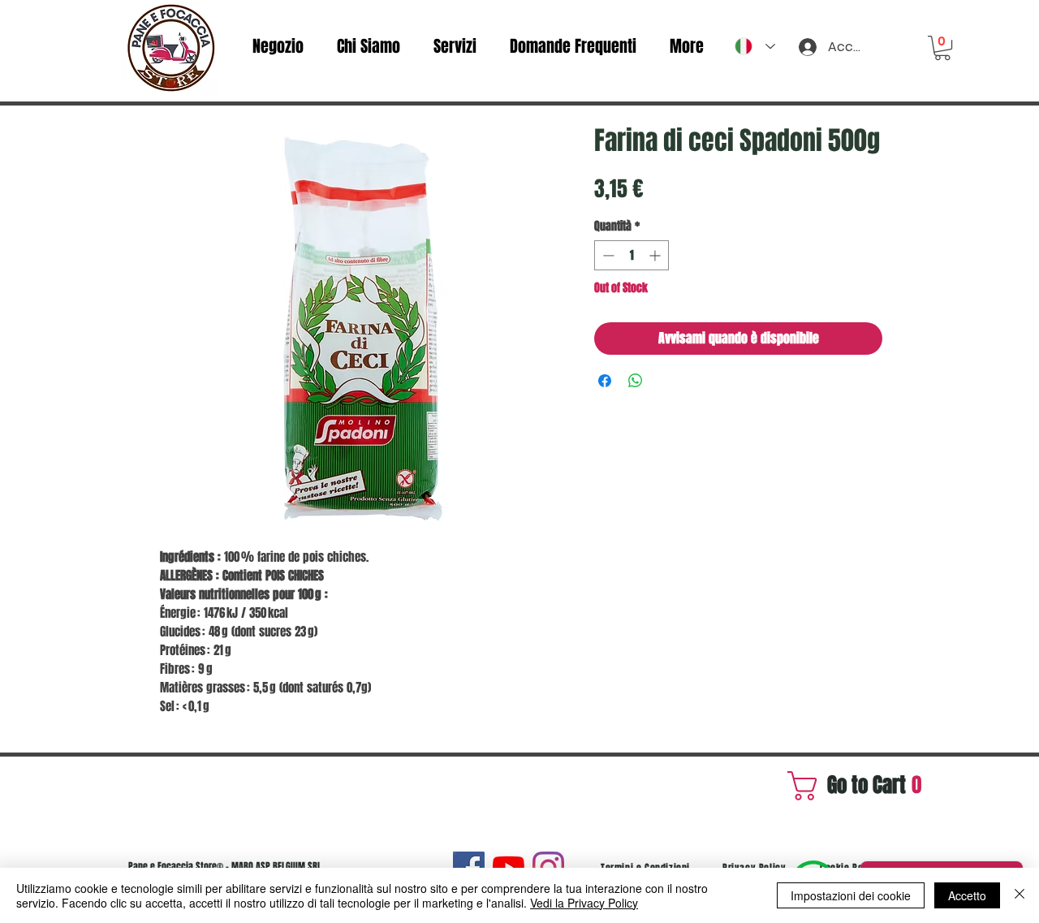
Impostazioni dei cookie (851, 895)
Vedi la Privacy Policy (584, 903)
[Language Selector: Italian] (754, 46)
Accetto (967, 895)
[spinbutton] (631, 255)
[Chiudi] (1019, 895)
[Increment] (656, 255)
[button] (942, 48)
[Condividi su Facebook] (604, 380)
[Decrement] (607, 255)
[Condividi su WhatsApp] (635, 380)
